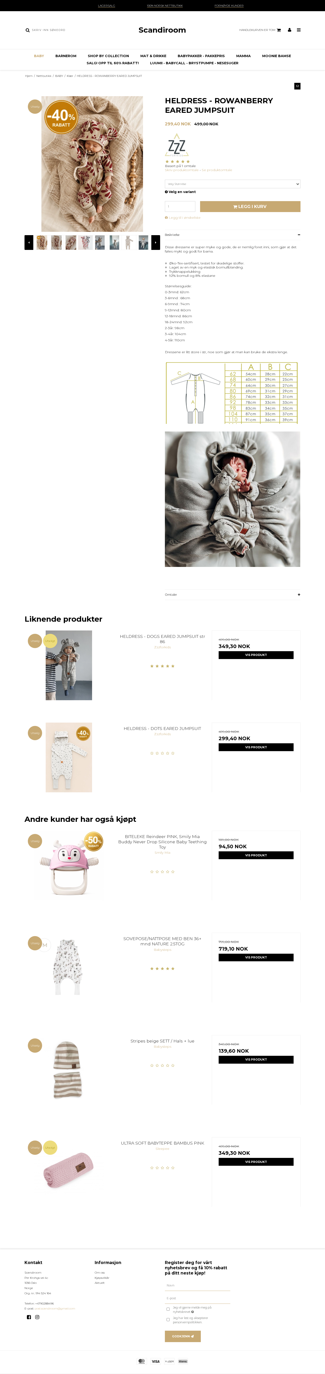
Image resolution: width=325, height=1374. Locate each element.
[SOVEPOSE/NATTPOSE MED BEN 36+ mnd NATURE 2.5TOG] (69, 977)
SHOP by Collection (108, 56)
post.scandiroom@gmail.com (55, 1308)
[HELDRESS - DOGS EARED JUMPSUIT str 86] (69, 674)
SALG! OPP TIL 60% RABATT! (113, 63)
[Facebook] (30, 1317)
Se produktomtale (217, 170)
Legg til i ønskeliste (185, 217)
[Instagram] (39, 1317)
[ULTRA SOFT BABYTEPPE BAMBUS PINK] (69, 1181)
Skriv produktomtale (182, 170)
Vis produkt (256, 655)
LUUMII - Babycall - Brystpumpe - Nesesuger (194, 63)
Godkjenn (181, 1336)
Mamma (243, 56)
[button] (297, 86)
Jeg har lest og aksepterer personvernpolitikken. (190, 1320)
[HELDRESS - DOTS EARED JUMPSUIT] (69, 767)
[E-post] (197, 1298)
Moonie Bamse (276, 56)
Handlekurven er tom (257, 30)
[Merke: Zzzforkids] (177, 145)
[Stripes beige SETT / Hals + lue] (69, 1079)
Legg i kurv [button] (252, 206)
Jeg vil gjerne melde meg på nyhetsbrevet (200, 1309)
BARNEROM (65, 56)
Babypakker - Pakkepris (201, 56)
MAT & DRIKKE (153, 56)
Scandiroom (162, 30)
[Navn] (197, 1285)
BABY (39, 56)
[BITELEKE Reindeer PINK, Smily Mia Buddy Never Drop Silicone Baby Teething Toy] (69, 875)
